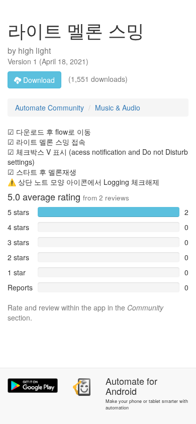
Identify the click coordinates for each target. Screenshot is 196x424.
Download (38, 80)
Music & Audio (117, 107)
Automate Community (49, 107)
